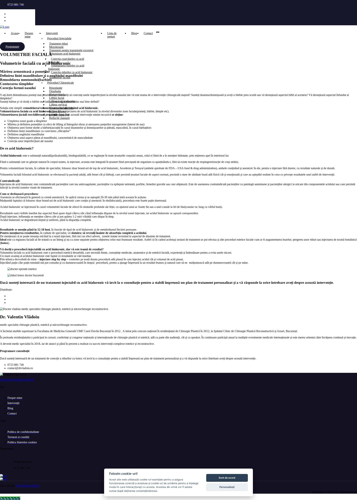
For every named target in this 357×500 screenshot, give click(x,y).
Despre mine (29, 35)
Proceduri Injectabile (59, 38)
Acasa (14, 33)
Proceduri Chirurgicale (60, 82)
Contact (148, 33)
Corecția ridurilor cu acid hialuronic (72, 72)
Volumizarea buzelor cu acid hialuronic (66, 67)
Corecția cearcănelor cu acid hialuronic (66, 60)
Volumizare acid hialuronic (65, 53)
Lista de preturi (112, 35)
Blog (134, 33)
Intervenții (52, 33)
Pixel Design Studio (27, 485)
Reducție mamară (59, 118)
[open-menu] (157, 32)
